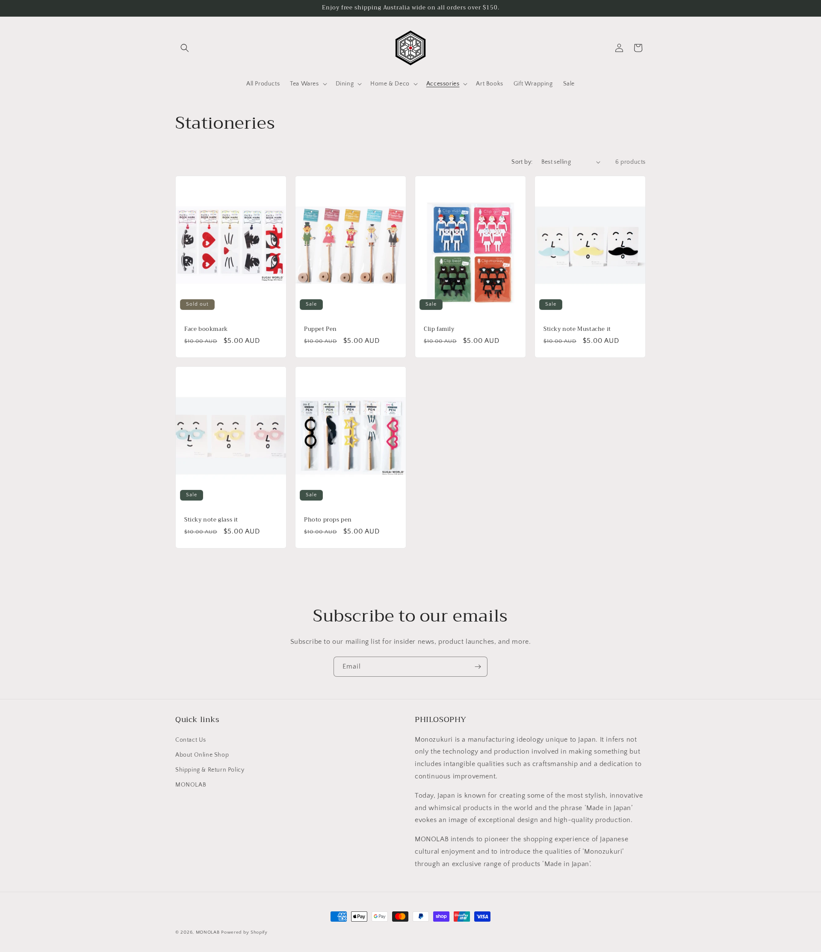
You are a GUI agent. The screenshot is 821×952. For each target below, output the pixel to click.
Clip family (439, 329)
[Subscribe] (477, 667)
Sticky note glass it (211, 520)
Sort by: (521, 162)
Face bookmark (206, 329)
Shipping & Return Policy (209, 769)
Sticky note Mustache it (577, 329)
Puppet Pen (320, 329)
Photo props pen (328, 520)
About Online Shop (202, 755)
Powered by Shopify (244, 932)
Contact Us (190, 740)
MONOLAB (190, 784)
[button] (184, 47)
